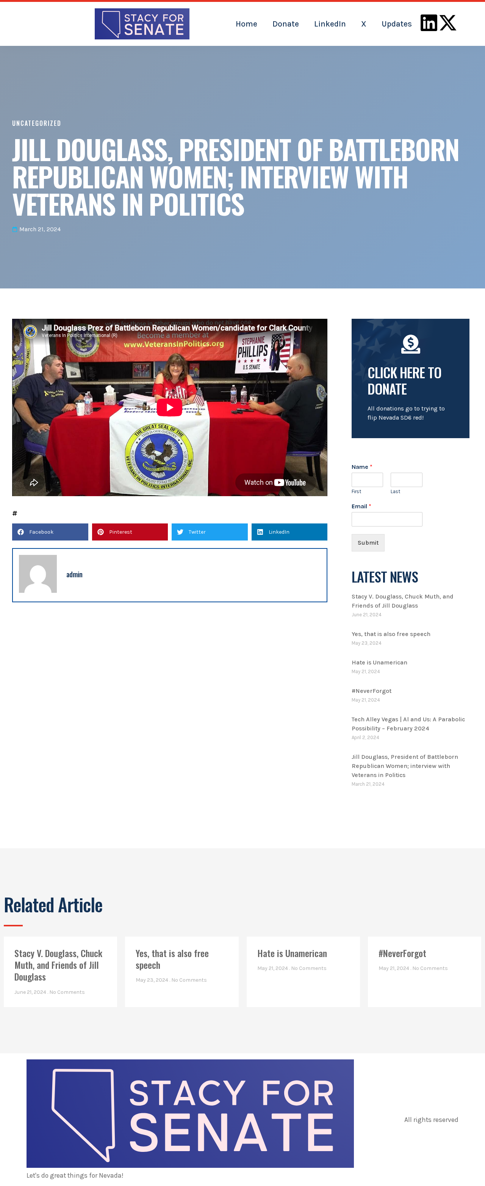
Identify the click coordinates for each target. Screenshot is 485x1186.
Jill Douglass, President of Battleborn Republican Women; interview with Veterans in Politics (405, 766)
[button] (50, 532)
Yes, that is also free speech (391, 634)
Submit (368, 542)
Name (362, 466)
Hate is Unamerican (379, 662)
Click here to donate (404, 380)
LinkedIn (330, 23)
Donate (285, 23)
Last (395, 491)
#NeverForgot (371, 690)
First (356, 491)
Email (361, 506)
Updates (397, 23)
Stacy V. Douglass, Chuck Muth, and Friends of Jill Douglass (58, 964)
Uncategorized (36, 123)
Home (246, 23)
